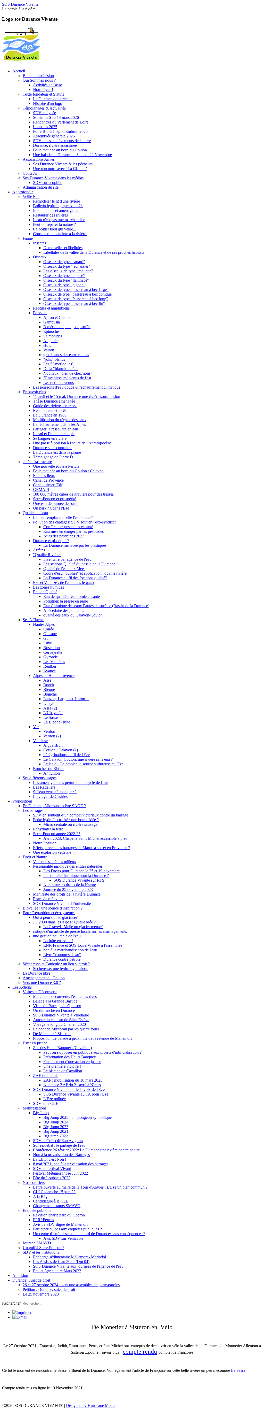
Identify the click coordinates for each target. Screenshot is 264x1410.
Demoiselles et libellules (62, 247)
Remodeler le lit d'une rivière (56, 201)
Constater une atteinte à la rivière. (60, 234)
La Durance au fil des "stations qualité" (75, 578)
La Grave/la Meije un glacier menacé (73, 926)
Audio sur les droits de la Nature (69, 885)
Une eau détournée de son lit (56, 503)
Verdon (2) (52, 736)
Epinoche (51, 331)
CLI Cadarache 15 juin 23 (54, 1192)
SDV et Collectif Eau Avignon (58, 1140)
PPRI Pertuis (43, 1220)
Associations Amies (39, 159)
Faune (28, 238)
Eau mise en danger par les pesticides (73, 531)
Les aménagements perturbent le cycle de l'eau (70, 782)
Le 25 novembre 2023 (41, 1294)
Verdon (49, 731)
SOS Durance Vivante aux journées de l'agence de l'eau (78, 1266)
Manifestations (34, 1108)
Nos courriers (34, 1182)
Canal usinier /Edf (47, 485)
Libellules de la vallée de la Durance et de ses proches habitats (93, 252)
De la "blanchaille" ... (60, 368)
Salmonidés (52, 336)
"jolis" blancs (54, 359)
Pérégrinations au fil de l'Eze (66, 754)
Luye (47, 643)
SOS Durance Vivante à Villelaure (61, 1015)
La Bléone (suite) (57, 722)
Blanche (50, 694)
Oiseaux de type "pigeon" (64, 285)
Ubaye (48, 703)
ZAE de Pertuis (45, 1075)
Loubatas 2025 (45, 127)
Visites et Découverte (40, 992)
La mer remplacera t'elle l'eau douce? (63, 517)
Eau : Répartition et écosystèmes (49, 913)
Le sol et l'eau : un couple (54, 434)
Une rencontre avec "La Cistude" (60, 168)
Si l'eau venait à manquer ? (55, 792)
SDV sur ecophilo (47, 182)
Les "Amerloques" (58, 364)
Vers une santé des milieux (54, 861)
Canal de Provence (48, 480)
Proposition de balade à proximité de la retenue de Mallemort (82, 1038)
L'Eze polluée (54, 1099)
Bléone (49, 689)
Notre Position (44, 843)
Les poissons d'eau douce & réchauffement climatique (76, 387)
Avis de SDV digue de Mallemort (60, 1224)
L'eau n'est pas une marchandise (59, 220)
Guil (47, 638)
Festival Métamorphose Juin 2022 (60, 1173)
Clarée (48, 629)
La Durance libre (36, 973)
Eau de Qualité (45, 592)
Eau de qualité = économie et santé (71, 596)
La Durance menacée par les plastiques (74, 545)
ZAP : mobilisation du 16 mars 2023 (72, 1080)
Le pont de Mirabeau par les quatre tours (66, 1029)
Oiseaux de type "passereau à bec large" (76, 289)
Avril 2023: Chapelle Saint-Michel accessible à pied (85, 838)
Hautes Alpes (44, 624)
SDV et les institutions (41, 1252)
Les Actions (22, 987)
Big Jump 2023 (55, 1126)
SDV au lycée (44, 113)
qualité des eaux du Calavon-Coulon (73, 615)
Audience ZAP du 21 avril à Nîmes (72, 1085)
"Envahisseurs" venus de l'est (67, 378)
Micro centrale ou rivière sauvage (70, 824)
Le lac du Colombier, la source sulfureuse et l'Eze (83, 764)
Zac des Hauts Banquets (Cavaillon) (62, 1047)
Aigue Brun (53, 745)
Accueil (18, 71)
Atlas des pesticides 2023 (63, 536)
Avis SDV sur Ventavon (63, 1238)
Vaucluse (40, 740)
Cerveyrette (52, 652)
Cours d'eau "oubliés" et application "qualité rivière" (85, 573)
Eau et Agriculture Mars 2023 (57, 1271)
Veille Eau (31, 196)
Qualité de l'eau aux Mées (64, 568)
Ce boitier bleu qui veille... (54, 229)
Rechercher (11, 1303)
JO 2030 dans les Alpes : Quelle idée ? (64, 922)
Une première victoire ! (62, 1066)
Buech (48, 685)
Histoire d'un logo (47, 103)
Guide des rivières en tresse (55, 406)
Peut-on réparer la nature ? (54, 224)
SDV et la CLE (45, 1103)
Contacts (30, 173)
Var (36, 727)
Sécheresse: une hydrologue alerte (60, 968)
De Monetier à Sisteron (52, 1033)
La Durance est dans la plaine (57, 452)
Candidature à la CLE (51, 1201)
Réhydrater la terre (48, 829)
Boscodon (51, 647)
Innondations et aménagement (57, 210)
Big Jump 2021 (55, 1131)
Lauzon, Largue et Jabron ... (66, 699)
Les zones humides (48, 587)
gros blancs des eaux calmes (66, 354)
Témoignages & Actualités (44, 108)
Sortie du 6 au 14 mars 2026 (56, 117)
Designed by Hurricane (85, 1405)
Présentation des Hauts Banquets (69, 1057)
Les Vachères (54, 661)
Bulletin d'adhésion (38, 75)
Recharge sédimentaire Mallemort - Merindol (69, 1257)
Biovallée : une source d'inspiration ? (52, 908)
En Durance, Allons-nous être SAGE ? (54, 806)
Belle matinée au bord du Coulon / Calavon (68, 471)
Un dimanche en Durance (54, 1010)
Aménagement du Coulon (44, 978)
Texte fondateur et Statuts (43, 94)
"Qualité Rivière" (47, 554)
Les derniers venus (58, 382)
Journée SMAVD (37, 1243)
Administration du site (41, 187)
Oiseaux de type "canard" (64, 261)
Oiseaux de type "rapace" (64, 275)
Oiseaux (39, 257)
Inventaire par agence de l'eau (67, 559)
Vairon (48, 350)
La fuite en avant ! (58, 940)
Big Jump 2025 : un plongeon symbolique (77, 1117)
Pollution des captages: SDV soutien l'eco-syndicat (74, 522)
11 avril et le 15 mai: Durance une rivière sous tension (76, 396)
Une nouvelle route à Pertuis (56, 466)
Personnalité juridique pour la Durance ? (76, 875)
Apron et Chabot (57, 317)
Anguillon (51, 773)
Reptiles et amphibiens (51, 308)
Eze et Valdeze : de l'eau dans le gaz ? (63, 582)
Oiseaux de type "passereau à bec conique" (78, 294)
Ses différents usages (39, 778)
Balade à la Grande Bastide (55, 1001)
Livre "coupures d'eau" (62, 954)
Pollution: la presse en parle (65, 601)
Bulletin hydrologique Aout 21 (58, 206)
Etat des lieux (44, 475)
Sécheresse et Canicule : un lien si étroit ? (56, 964)
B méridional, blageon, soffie (66, 327)
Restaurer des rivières (50, 215)
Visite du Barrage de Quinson (57, 1006)
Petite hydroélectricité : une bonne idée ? (66, 820)
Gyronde (50, 657)
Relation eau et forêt (49, 410)
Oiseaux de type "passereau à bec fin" (74, 303)
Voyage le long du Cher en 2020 (59, 1024)
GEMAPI (41, 489)
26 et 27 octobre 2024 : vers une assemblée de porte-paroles (71, 1285)
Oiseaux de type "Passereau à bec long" (75, 299)
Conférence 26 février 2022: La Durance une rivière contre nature (86, 1150)
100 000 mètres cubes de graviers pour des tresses (73, 494)
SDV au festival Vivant (52, 1168)
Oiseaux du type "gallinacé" (66, 280)
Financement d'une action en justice (72, 1061)
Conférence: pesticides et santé (68, 527)
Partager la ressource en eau (55, 429)
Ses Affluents (33, 620)
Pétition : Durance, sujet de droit (49, 1289)
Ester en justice (35, 1043)
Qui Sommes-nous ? (39, 80)
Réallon (49, 666)
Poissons (40, 313)
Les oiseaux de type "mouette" (68, 271)
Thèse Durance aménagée (54, 401)
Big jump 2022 (55, 1136)
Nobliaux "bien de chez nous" (67, 373)
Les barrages (33, 810)
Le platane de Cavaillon (62, 1071)
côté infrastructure (37, 461)
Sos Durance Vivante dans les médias (53, 178)
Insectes (39, 243)
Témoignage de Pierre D (53, 457)
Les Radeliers (44, 787)
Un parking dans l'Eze (51, 508)
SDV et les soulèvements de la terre (62, 140)
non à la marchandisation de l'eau (70, 950)
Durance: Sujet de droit (31, 1280)
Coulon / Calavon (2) (60, 750)
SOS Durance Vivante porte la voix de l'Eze (69, 1089)
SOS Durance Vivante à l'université (62, 903)
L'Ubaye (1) (53, 713)
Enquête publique (37, 1210)
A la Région (43, 1196)
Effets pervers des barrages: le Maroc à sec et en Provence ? (81, 847)
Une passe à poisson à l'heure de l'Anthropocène (72, 443)
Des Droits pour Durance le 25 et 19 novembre (81, 871)
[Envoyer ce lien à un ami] (19, 1317)
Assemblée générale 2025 (54, 136)
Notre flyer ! (43, 89)
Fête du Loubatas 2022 (51, 1178)
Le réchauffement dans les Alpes (59, 424)
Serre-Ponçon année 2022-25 (56, 833)
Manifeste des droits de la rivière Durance (67, 894)
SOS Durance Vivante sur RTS (79, 880)
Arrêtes (39, 550)
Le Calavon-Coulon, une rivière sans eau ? (78, 759)
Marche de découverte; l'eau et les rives (65, 996)
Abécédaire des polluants (63, 610)
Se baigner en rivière (50, 438)
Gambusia (51, 322)
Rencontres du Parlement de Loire (60, 122)
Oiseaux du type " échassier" (66, 266)
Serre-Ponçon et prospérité (54, 499)
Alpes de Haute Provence (54, 675)
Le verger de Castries (50, 796)
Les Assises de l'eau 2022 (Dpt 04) (61, 1261)
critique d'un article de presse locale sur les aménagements (80, 931)
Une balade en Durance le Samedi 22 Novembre (72, 154)
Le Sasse (50, 717)
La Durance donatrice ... (52, 99)
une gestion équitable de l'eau (57, 936)
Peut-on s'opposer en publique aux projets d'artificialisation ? (92, 1052)
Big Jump (41, 1113)
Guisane (50, 633)
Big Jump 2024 (55, 1122)
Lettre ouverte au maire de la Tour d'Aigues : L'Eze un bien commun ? (90, 1187)
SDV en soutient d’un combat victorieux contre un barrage (80, 815)
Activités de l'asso (47, 85)
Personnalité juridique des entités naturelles (68, 866)
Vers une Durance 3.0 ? (42, 982)
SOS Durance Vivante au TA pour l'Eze (75, 1094)
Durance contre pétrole (61, 959)
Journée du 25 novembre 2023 (68, 889)
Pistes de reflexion (48, 899)
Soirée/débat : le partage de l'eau (59, 1145)
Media (110, 1405)
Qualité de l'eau (35, 513)
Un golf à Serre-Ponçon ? (43, 1247)
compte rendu (140, 1351)
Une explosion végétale (52, 852)
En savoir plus (34, 392)
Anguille (50, 340)
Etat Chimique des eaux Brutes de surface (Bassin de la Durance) (96, 606)
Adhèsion (20, 1275)
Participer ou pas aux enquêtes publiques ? (67, 1229)
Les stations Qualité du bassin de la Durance (79, 564)
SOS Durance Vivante (20, 4)
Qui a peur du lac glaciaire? (55, 917)
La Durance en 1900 (50, 415)
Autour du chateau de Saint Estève (61, 1020)
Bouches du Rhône (48, 768)
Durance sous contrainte (52, 447)
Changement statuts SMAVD (56, 1206)
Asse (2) (50, 708)
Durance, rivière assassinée (55, 145)
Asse (47, 680)
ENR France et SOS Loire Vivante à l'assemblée (82, 945)
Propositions (22, 801)
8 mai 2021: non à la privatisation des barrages (70, 1164)
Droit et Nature (35, 857)
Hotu (47, 345)
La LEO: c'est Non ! (49, 1159)
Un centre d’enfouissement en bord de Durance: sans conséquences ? (89, 1233)
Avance (49, 671)
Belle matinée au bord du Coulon (60, 150)
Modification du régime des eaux (59, 420)
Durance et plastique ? (51, 540)
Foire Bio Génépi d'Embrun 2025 (60, 131)
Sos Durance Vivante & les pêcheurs (63, 164)
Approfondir (22, 192)
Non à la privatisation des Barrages (61, 1154)
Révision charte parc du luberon (59, 1215)
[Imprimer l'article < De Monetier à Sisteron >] (21, 1312)
